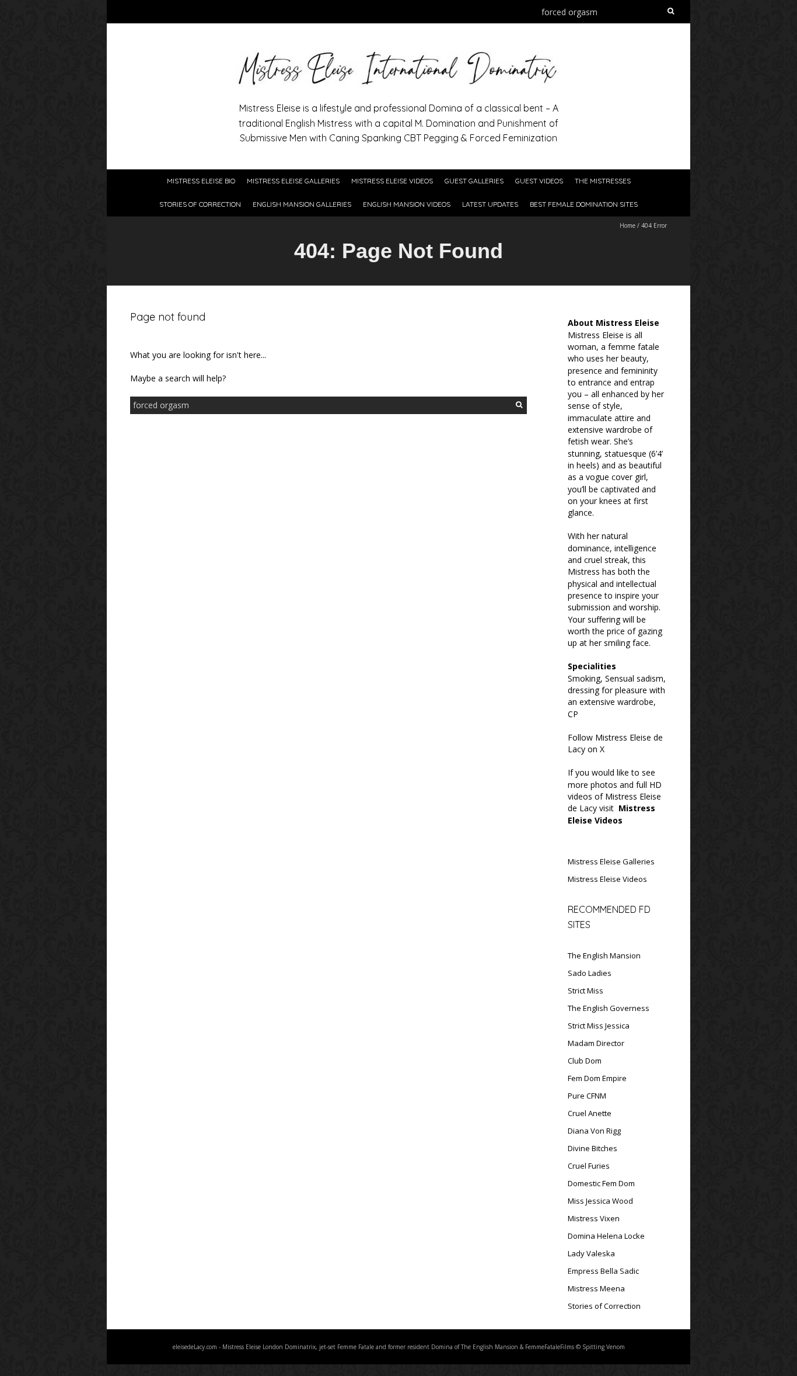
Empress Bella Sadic (603, 1271)
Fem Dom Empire (597, 1078)
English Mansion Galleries (302, 204)
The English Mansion (604, 955)
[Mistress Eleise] (398, 52)
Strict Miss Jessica (599, 1025)
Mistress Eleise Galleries (293, 180)
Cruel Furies (589, 1165)
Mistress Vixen (594, 1218)
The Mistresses (603, 180)
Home (627, 225)
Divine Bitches (592, 1148)
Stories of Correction (200, 204)
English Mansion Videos (406, 204)
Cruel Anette (589, 1113)
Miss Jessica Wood (600, 1201)
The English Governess (608, 1008)
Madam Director (596, 1043)
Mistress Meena (596, 1288)
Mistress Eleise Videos (392, 180)
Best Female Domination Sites (584, 204)
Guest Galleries (474, 180)
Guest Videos (539, 180)
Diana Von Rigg (594, 1130)
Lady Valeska (591, 1253)
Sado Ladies (589, 973)
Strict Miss (585, 990)
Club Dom (585, 1060)
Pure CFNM (587, 1095)
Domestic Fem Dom (601, 1183)
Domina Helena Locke (606, 1236)
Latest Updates (490, 204)
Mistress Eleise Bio (201, 180)
